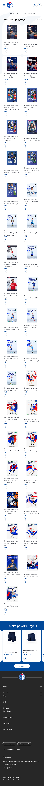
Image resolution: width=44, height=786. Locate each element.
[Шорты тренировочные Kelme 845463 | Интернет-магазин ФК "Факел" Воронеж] (11, 637)
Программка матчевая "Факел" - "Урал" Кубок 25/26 (11, 296)
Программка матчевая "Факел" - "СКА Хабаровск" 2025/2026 (11, 107)
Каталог (12, 13)
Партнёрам (6, 711)
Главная (5, 13)
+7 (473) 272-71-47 (9, 765)
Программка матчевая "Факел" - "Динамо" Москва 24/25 (11, 480)
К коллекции (21, 665)
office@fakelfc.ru (8, 768)
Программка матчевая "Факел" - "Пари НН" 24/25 (11, 543)
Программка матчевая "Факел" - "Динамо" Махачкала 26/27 (31, 76)
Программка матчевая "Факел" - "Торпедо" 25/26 (31, 233)
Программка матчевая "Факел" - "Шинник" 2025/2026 (11, 139)
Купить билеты (9, 744)
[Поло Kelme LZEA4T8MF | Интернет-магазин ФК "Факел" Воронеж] (31, 637)
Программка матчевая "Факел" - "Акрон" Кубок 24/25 (12, 575)
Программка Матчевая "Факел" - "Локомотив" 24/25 (11, 419)
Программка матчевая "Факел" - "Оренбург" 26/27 (11, 44)
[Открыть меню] (3, 5)
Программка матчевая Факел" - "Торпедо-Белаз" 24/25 (11, 512)
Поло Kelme (27, 652)
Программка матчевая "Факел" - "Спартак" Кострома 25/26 (11, 233)
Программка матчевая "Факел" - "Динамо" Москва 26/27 (11, 76)
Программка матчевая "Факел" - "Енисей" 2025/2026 (31, 107)
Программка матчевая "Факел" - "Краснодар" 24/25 (11, 606)
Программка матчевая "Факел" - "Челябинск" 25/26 (31, 202)
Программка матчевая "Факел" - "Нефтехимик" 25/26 (11, 359)
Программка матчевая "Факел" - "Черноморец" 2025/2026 (32, 170)
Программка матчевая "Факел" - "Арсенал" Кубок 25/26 (11, 264)
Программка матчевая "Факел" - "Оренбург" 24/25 (31, 543)
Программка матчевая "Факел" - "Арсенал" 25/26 (31, 327)
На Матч (19, 13)
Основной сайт (25, 744)
